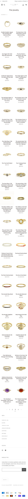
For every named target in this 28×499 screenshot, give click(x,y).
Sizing (3, 422)
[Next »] (21, 409)
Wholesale (4, 436)
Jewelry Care (5, 425)
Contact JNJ (5, 420)
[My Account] (22, 4)
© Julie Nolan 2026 (7, 485)
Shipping (4, 430)
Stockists (4, 438)
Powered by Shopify (18, 485)
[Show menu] (2, 5)
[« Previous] (6, 409)
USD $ (4, 479)
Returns (4, 433)
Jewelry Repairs (6, 428)
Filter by (3, 14)
